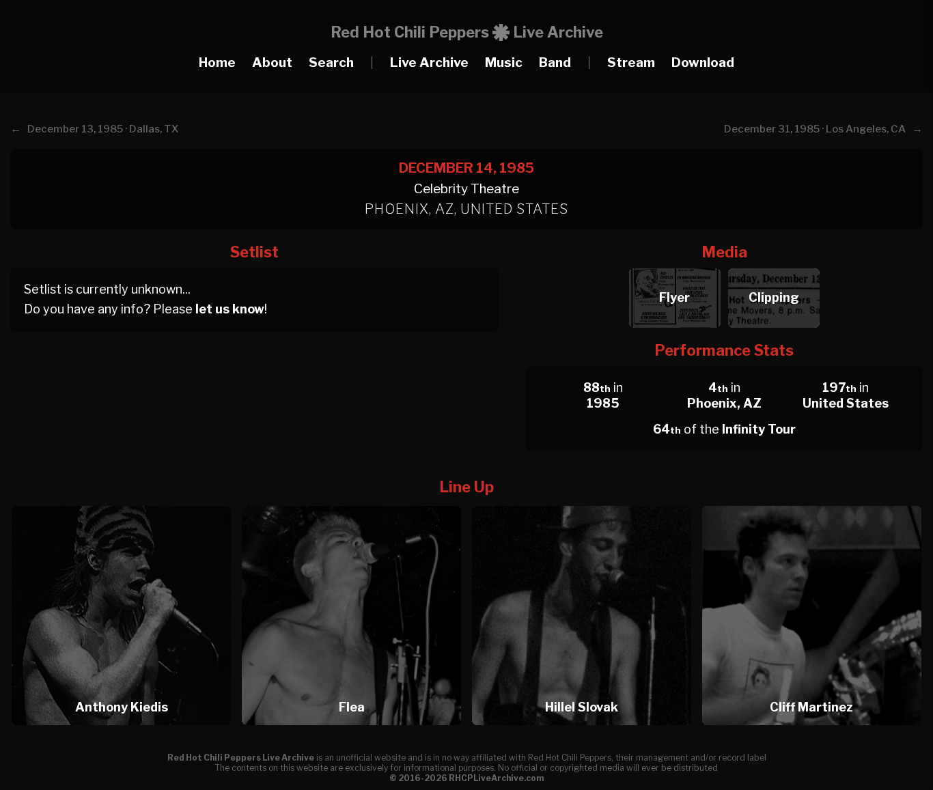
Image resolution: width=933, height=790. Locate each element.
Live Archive (429, 62)
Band (555, 62)
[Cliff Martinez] (811, 502)
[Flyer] (674, 264)
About (272, 62)
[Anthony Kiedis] (126, 502)
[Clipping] (773, 264)
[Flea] (356, 502)
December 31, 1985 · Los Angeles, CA (815, 129)
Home (217, 62)
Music (504, 62)
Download (702, 62)
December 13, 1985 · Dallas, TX (103, 129)
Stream (631, 62)
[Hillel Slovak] (586, 502)
